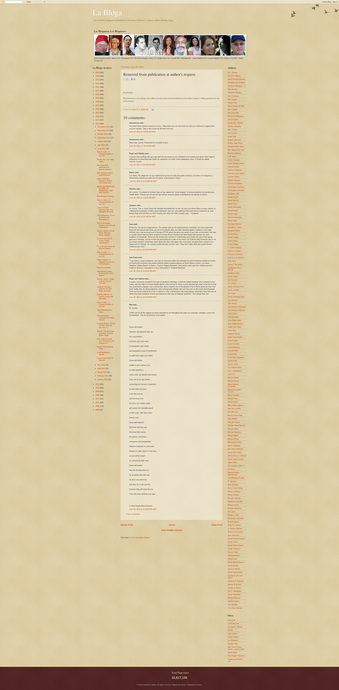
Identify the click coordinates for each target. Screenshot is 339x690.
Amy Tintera (232, 130)
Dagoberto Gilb (233, 194)
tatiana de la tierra (235, 584)
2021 (97, 91)
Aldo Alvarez (232, 89)
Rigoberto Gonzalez (235, 502)
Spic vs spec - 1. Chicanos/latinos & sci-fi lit (105, 304)
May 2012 (101, 365)
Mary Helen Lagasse (236, 405)
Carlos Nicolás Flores (236, 163)
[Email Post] (152, 109)
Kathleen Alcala (234, 334)
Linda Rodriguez (234, 347)
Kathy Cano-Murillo (235, 337)
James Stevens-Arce (236, 287)
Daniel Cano (232, 204)
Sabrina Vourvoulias (235, 532)
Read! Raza (232, 652)
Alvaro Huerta (233, 120)
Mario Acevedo (233, 395)
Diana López (232, 221)
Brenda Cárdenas (234, 153)
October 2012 (102, 134)
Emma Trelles (233, 237)
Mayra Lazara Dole (235, 415)
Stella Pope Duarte (235, 572)
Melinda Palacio (234, 422)
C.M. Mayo (232, 157)
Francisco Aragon (234, 251)
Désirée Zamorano (235, 217)
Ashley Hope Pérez (235, 143)
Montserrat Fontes (235, 442)
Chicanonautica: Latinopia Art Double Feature (105, 318)
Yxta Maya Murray (235, 608)
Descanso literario (104, 268)
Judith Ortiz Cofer (234, 327)
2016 (97, 109)
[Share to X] (129, 79)
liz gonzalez (232, 354)
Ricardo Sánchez (234, 498)
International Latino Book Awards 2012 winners (105, 273)
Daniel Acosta (233, 197)
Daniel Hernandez (234, 207)
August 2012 (102, 141)
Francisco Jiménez (235, 254)
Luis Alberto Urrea (234, 367)
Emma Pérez (233, 234)
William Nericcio (234, 598)
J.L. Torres (232, 283)
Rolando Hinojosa (234, 508)
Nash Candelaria (234, 446)
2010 (97, 388)
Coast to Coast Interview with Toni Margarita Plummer (105, 210)
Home (172, 525)
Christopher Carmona (236, 187)
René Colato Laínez (235, 488)
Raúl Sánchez (233, 485)
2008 (97, 395)
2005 (97, 406)
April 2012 (101, 368)
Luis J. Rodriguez (234, 371)
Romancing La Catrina (105, 196)
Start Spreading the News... (104, 311)
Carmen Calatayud (235, 170)
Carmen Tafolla (233, 177)
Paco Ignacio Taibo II (236, 466)
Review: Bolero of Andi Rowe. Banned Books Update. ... (105, 233)
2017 (97, 105)
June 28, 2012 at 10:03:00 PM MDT (143, 250)
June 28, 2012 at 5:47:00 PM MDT (142, 217)
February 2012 (103, 376)
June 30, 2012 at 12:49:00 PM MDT (143, 509)
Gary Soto (232, 261)
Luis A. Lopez (233, 364)
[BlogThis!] (127, 79)
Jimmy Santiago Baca (236, 297)
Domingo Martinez (235, 224)
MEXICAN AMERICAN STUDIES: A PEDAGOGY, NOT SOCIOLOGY (105, 189)
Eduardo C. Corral (234, 227)
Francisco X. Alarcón (236, 258)
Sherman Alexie (234, 555)
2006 (97, 403)
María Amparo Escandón (233, 385)
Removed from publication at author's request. (104, 167)
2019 (97, 98)
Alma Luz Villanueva (236, 116)
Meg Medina (232, 419)
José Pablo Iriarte (234, 320)
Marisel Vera (232, 399)
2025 (97, 76)
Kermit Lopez (233, 341)
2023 (97, 83)
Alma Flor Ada (233, 113)
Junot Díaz (232, 330)
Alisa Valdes (232, 110)
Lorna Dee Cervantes (236, 357)
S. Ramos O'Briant (235, 529)
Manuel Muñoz (233, 378)
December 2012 (103, 127)
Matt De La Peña (234, 409)
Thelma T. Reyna (234, 588)
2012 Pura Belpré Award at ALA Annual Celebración (106, 225)
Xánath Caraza (233, 601)
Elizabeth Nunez (234, 231)
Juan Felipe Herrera (235, 324)
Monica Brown (233, 439)
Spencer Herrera (234, 569)
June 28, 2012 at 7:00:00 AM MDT (142, 132)
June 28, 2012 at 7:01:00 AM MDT (142, 146)
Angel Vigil (232, 136)
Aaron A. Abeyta (234, 76)
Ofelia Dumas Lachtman (237, 456)
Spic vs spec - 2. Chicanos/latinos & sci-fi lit (105, 254)
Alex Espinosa (233, 96)
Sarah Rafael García (235, 545)
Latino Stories (233, 637)
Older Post (216, 525)
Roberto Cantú (233, 505)
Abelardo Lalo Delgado (236, 83)
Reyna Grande (233, 495)
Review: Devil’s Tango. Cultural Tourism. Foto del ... (105, 281)
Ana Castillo (232, 133)
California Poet (233, 623)
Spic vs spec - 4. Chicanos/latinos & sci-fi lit (105, 154)
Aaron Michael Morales (236, 79)
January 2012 (102, 379)
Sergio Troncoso (234, 549)
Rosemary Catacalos (236, 518)
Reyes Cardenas (234, 491)
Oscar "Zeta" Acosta (236, 459)
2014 (97, 116)
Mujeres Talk (233, 644)
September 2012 (104, 138)
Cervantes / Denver (235, 627)
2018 (97, 102)
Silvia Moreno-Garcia (236, 562)
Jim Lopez (232, 293)
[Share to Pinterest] (134, 79)
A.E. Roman (232, 72)
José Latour (232, 314)
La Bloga (107, 12)
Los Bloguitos (233, 640)
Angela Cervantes (234, 140)
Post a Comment (133, 514)
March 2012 (102, 372)
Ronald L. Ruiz (233, 515)
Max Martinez (233, 412)
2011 (97, 384)
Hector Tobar (233, 276)
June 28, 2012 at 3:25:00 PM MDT (142, 198)
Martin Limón (233, 402)
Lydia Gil (135, 109)
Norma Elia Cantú (234, 452)
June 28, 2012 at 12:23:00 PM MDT (143, 181)
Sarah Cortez (233, 542)
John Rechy (232, 303)
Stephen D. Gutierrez (236, 581)
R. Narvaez (232, 481)
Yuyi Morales (233, 605)
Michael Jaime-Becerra (236, 425)
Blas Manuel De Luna (236, 150)
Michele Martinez (234, 432)
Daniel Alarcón (233, 200)
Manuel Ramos (233, 381)
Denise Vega (232, 214)
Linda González (234, 344)
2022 (97, 87)
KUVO (230, 630)
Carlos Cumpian (234, 160)
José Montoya (233, 317)
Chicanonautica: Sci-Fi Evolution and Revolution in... (105, 217)
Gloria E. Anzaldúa (235, 264)
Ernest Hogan (233, 244)
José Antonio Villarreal (236, 310)
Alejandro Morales (235, 93)
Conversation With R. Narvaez (105, 359)
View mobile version (171, 530)
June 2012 (101, 149)
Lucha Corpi (232, 361)
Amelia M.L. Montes (235, 123)
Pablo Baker (232, 462)
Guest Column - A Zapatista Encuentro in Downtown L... (105, 262)
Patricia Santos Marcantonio (234, 474)
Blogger (199, 685)
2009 (97, 392)
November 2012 (103, 130)
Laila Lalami (232, 634)
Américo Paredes (234, 126)
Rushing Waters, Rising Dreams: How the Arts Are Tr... (106, 325)
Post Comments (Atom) (140, 538)
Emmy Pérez (233, 241)
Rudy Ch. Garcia (234, 525)
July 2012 (101, 145)
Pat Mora (231, 469)
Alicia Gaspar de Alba (236, 106)
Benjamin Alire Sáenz (236, 146)
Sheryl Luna (232, 559)
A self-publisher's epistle (103, 353)
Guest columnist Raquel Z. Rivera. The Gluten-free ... (105, 181)
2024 (97, 80)
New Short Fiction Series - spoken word (236, 648)
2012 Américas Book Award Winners (105, 174)
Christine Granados (235, 184)
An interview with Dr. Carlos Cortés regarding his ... (105, 241)
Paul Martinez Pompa (236, 478)
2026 (97, 72)
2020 (97, 94)
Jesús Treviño (233, 290)
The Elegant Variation (236, 656)
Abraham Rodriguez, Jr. (237, 86)
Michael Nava (233, 429)
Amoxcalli (231, 620)
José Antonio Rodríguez (237, 307)
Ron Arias (231, 512)
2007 (97, 399)
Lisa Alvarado (233, 351)
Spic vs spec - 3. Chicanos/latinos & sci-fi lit (105, 202)
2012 (97, 124)
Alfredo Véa (232, 103)
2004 (97, 410)
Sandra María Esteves (236, 539)
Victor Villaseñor (234, 594)
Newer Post (127, 525)
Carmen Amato (233, 167)
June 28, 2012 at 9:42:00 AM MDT (142, 165)
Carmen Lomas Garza (236, 173)
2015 (97, 113)
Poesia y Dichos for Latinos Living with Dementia (105, 297)
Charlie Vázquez (234, 180)
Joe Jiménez (233, 300)
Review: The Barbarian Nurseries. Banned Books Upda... (105, 333)
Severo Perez (233, 552)
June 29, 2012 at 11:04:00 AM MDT (142, 271)
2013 (97, 120)
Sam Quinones (233, 535)
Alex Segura (232, 99)
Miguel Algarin (233, 435)
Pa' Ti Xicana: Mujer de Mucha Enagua (106, 247)
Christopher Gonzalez (236, 190)
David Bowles (233, 211)
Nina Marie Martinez (235, 449)
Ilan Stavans (232, 280)
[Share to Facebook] (132, 79)
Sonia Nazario (233, 566)
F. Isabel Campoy (234, 248)
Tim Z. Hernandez (235, 591)
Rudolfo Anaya (233, 522)
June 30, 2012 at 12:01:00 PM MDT (143, 297)
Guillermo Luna (233, 273)
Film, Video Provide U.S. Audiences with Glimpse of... (105, 341)
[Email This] (124, 79)
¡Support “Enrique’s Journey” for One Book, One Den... (104, 289)
